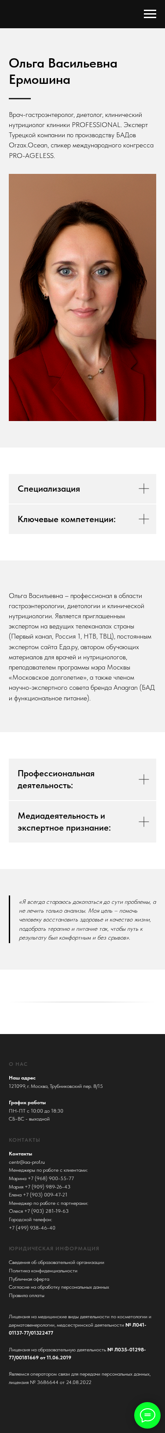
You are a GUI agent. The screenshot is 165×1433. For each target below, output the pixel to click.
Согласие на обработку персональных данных (59, 1287)
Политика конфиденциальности (43, 1271)
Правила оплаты (26, 1295)
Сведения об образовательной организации (56, 1262)
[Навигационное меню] (150, 14)
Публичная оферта (29, 1279)
